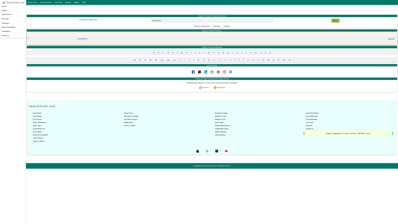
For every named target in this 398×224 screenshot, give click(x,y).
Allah (84, 2)
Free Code (58, 2)
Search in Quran (38, 141)
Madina (76, 2)
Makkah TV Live (220, 116)
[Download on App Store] (198, 151)
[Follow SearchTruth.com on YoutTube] (226, 151)
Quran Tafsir (37, 125)
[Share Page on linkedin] (206, 72)
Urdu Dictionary (220, 135)
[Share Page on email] (212, 72)
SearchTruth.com (15, 2)
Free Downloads (45, 2)
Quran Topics (37, 132)
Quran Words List (39, 129)
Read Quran (37, 113)
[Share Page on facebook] (193, 72)
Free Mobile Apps (312, 116)
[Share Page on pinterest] (218, 72)
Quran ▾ (4, 6)
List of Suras (37, 119)
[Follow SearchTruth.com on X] (217, 151)
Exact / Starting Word (203, 26)
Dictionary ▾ (6, 23)
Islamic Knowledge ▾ (9, 27)
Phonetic (227, 26)
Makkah (68, 2)
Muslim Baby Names (222, 125)
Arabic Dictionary (221, 132)
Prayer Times (32, 2)
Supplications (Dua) (221, 129)
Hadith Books (128, 122)
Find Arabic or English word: (88, 19)
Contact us (5, 35)
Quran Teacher (38, 138)
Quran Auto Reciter (312, 113)
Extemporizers (83, 39)
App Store (205, 87)
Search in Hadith (129, 125)
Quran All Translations (40, 135)
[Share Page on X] (200, 72)
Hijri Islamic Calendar (131, 116)
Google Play (221, 87)
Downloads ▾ (6, 31)
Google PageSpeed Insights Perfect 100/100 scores (348, 133)
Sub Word (217, 26)
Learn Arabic (219, 122)
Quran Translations (39, 122)
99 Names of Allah (221, 113)
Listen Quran (37, 116)
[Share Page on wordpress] (230, 72)
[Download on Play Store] (207, 151)
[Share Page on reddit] (224, 72)
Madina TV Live (220, 119)
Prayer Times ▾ (7, 14)
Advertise (309, 125)
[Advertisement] (212, 9)
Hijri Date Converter (130, 119)
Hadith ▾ (4, 10)
